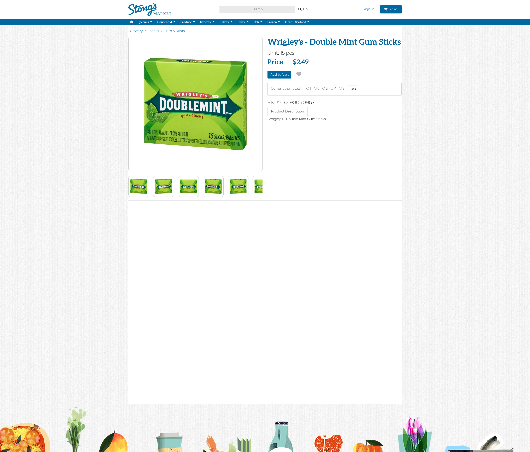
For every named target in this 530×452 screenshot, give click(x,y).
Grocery (136, 31)
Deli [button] (257, 22)
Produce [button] (186, 22)
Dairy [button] (241, 22)
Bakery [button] (225, 22)
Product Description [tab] (287, 111)
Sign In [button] (369, 9)
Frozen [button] (272, 22)
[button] (131, 22)
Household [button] (165, 22)
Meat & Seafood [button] (296, 22)
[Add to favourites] (299, 74)
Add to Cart (279, 74)
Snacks (153, 31)
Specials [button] (144, 22)
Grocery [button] (206, 22)
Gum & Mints (174, 31)
